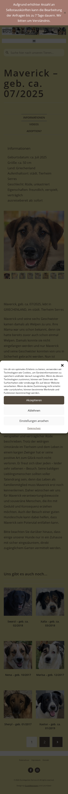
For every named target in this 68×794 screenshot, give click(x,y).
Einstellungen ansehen (34, 421)
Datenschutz (34, 428)
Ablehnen (34, 410)
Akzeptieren (34, 400)
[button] (62, 365)
